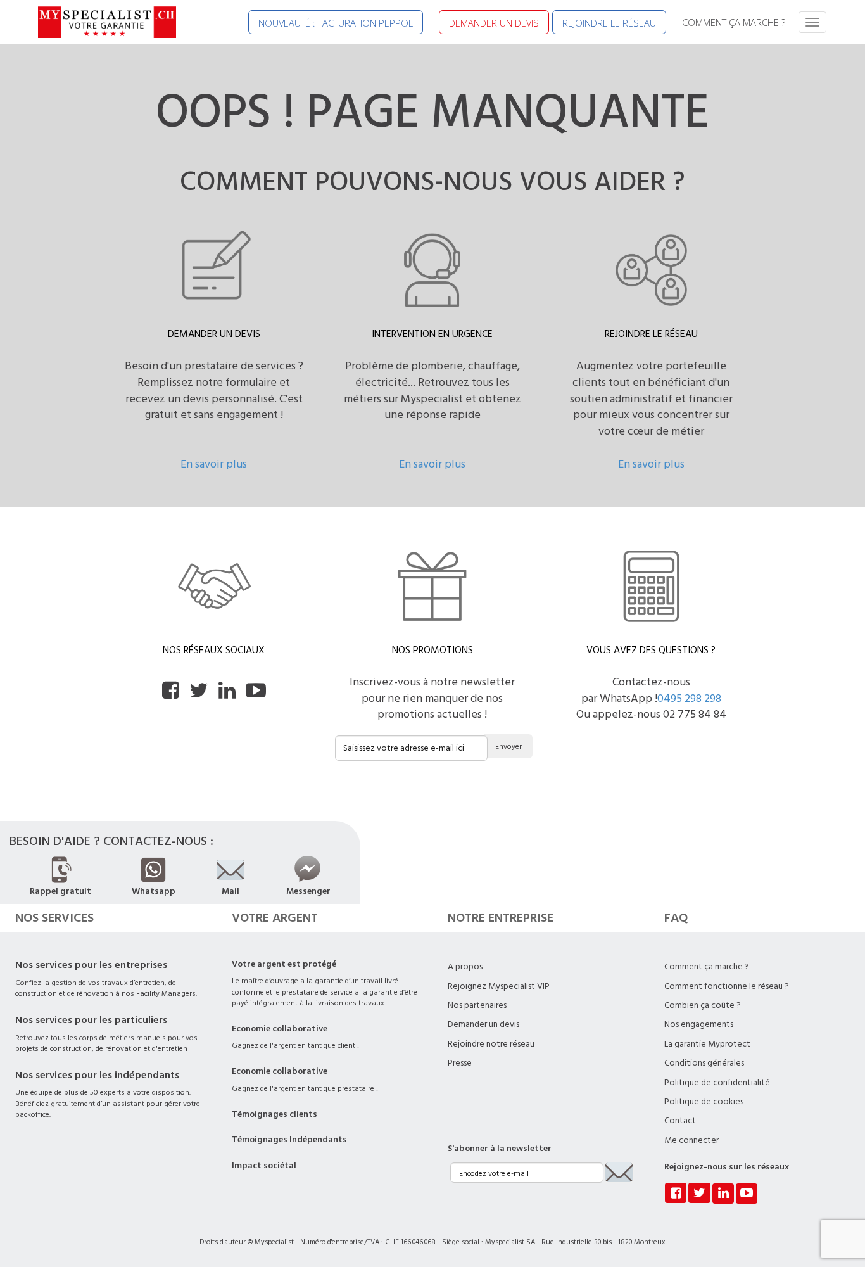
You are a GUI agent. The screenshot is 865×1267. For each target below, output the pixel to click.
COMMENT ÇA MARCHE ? (733, 22)
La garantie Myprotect (707, 1044)
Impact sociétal (264, 1165)
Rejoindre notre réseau (491, 1044)
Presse (460, 1063)
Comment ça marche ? (706, 966)
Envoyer (508, 746)
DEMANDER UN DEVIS (494, 22)
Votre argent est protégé (284, 964)
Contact (680, 1120)
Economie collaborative (279, 1028)
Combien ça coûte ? (702, 1005)
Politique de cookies (703, 1101)
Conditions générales (704, 1063)
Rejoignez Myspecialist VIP (499, 986)
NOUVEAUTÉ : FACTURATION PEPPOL (335, 22)
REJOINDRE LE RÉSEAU (609, 22)
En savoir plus (213, 464)
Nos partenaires (477, 1005)
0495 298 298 (689, 698)
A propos (465, 966)
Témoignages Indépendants (289, 1139)
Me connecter (691, 1140)
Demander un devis (483, 1024)
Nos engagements (698, 1024)
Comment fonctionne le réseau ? (726, 986)
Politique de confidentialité (717, 1082)
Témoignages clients (274, 1114)
